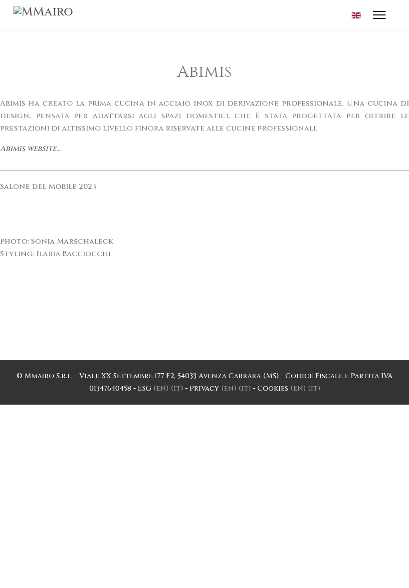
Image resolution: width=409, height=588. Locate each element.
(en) (161, 388)
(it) (177, 388)
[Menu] (379, 15)
